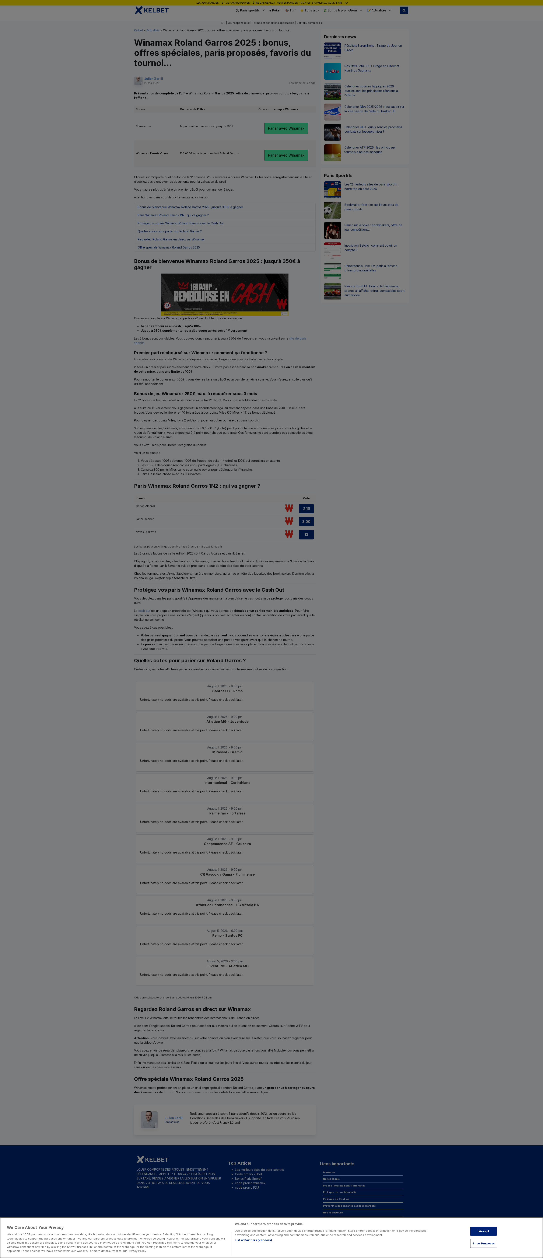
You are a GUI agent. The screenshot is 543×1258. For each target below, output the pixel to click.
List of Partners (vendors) (253, 1240)
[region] (271, 1237)
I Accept (483, 1231)
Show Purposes (484, 1243)
